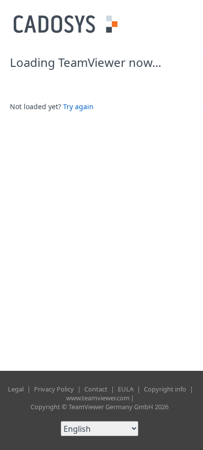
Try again (78, 106)
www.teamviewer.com (98, 397)
